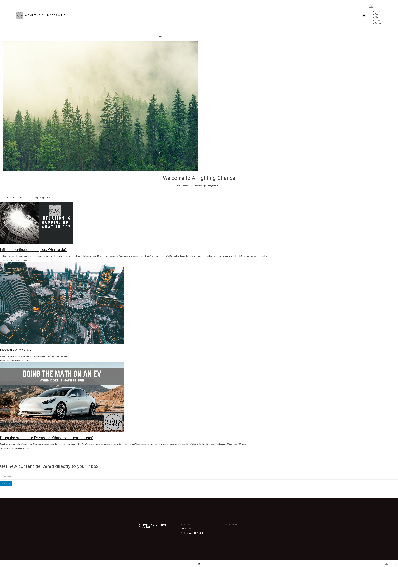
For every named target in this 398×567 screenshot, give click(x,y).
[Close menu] (371, 6)
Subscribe (6, 483)
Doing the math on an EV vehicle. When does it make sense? (46, 438)
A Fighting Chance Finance (45, 15)
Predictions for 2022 (16, 350)
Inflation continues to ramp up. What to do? (33, 250)
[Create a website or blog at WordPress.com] (199, 564)
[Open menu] (364, 15)
